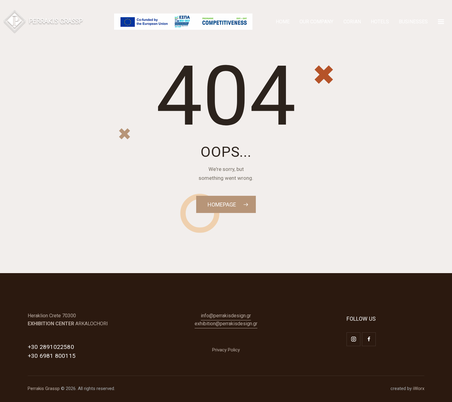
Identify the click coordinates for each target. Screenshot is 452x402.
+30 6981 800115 (52, 355)
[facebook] (369, 339)
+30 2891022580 (51, 346)
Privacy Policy (226, 350)
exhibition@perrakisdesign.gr (226, 324)
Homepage (222, 204)
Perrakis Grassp (44, 388)
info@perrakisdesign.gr (226, 316)
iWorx (418, 388)
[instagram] (353, 339)
